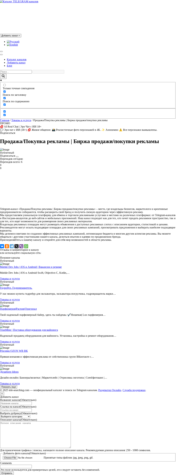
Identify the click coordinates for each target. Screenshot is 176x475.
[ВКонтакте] (2, 246)
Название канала (18, 399)
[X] (16, 246)
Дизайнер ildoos (9, 371)
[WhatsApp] (26, 246)
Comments (6, 463)
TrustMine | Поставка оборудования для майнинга (29, 329)
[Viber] (21, 246)
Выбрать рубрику (18, 413)
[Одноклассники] (7, 246)
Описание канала (18, 419)
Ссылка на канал (18, 406)
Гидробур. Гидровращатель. (16, 287)
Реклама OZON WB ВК (14, 350)
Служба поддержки (134, 390)
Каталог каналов (16, 59)
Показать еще (8, 387)
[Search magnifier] (3, 76)
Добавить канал (10, 35)
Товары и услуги (21, 120)
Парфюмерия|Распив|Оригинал (18, 308)
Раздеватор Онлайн (109, 390)
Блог (9, 65)
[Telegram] (12, 246)
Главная (4, 120)
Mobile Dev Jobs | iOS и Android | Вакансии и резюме (31, 266)
